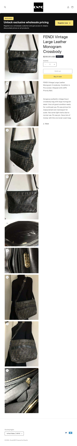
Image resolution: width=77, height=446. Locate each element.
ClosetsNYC (13, 440)
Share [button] (47, 123)
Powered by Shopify (22, 440)
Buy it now (58, 76)
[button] (5, 7)
